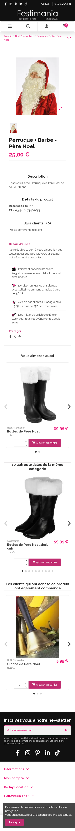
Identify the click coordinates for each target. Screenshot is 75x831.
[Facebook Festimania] (6, 4)
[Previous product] (68, 37)
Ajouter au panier (46, 442)
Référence (16, 205)
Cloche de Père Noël (23, 664)
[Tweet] (15, 336)
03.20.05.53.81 (62, 3)
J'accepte (14, 822)
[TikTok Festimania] (26, 4)
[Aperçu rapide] (65, 369)
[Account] (47, 26)
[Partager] (10, 336)
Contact (46, 3)
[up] (26, 441)
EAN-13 (14, 210)
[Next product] (70, 37)
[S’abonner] (67, 730)
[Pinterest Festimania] (16, 4)
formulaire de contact (29, 257)
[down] (26, 445)
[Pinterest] (20, 336)
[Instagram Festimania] (10, 4)
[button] (36, 452)
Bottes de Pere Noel (23, 431)
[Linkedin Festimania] (20, 4)
